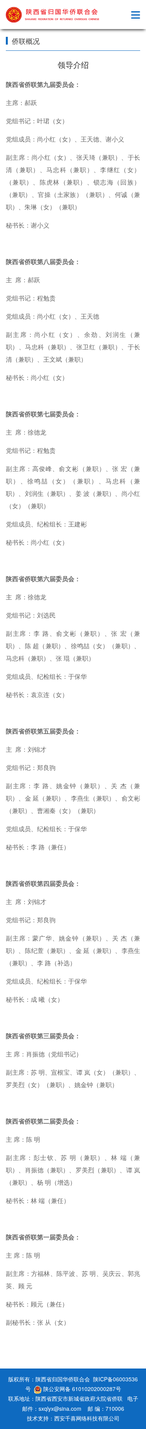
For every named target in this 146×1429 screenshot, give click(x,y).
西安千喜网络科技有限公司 (87, 1418)
